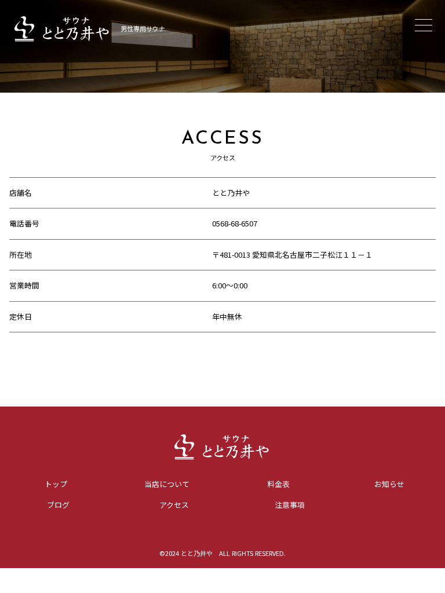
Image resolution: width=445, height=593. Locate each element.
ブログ (58, 504)
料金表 (278, 483)
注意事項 (290, 504)
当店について (166, 483)
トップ (56, 483)
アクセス (174, 504)
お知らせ (389, 483)
